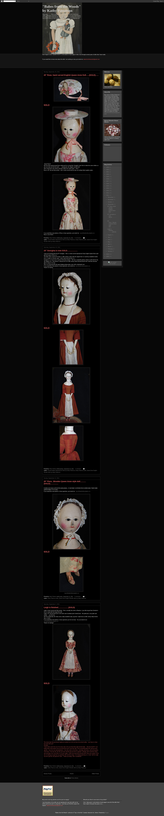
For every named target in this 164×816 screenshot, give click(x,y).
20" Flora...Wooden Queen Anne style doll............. (111, 223)
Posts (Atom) (74, 778)
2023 (107, 167)
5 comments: (78, 238)
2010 (107, 254)
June (109, 239)
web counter (112, 263)
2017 (107, 181)
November (111, 199)
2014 (107, 188)
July (109, 237)
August (110, 235)
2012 (107, 193)
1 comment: (78, 468)
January (110, 251)
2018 (107, 179)
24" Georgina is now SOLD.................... (60, 251)
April (109, 244)
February (110, 249)
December (111, 197)
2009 (107, 256)
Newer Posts (48, 773)
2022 (107, 169)
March (109, 246)
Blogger (107, 812)
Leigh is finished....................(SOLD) (59, 607)
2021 (107, 172)
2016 (107, 183)
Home (72, 773)
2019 (107, 176)
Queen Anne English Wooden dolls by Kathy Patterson (72, 598)
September (111, 204)
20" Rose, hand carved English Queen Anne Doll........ (111, 209)
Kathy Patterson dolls (81, 239)
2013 (107, 190)
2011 (107, 195)
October (110, 202)
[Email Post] (84, 238)
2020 (107, 174)
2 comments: (77, 596)
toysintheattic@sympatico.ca (87, 233)
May (109, 242)
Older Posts (95, 773)
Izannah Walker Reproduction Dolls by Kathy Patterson (61, 239)
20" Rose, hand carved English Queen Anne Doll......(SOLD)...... (71, 75)
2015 (107, 186)
